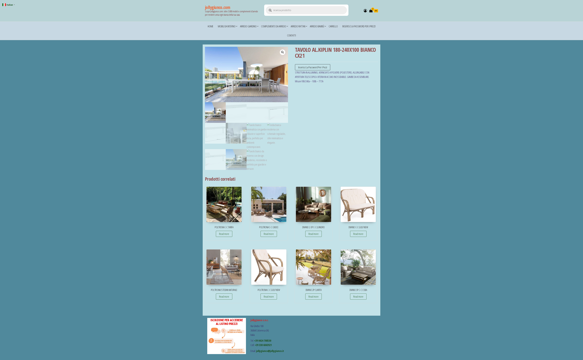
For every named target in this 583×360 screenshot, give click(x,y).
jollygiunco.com (217, 7)
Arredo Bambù (317, 26)
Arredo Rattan (298, 26)
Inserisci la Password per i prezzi (358, 26)
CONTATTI (291, 35)
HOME (210, 26)
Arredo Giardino (248, 26)
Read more (224, 234)
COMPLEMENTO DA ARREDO (273, 26)
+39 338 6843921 (263, 345)
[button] (282, 52)
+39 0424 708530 (262, 340)
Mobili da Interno (226, 26)
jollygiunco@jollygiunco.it (270, 351)
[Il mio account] (365, 10)
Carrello (333, 26)
